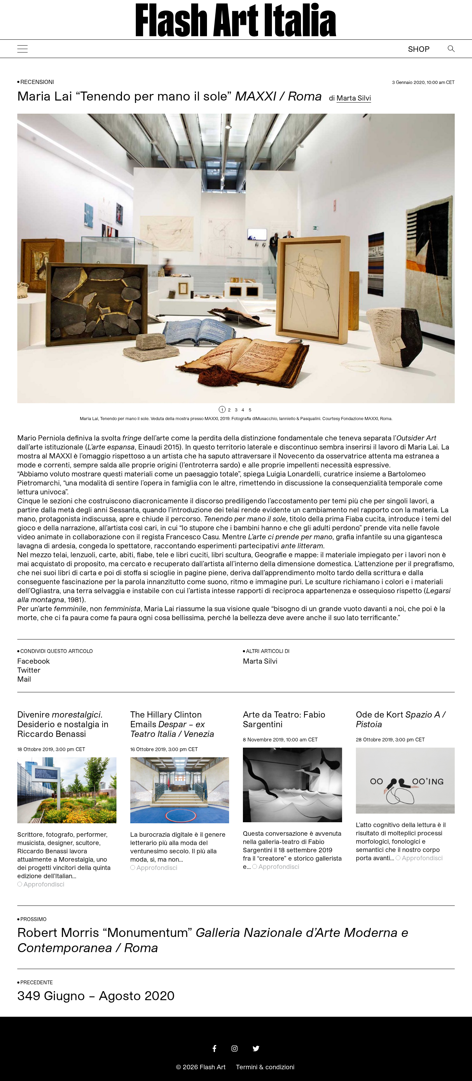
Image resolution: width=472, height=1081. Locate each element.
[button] (345, 268)
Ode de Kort (400, 719)
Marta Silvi (354, 98)
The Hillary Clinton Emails (172, 724)
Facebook (33, 661)
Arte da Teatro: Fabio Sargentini (284, 719)
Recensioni (37, 81)
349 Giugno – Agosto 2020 (96, 995)
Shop (418, 48)
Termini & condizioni (265, 1067)
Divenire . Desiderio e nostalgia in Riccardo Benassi (62, 724)
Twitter (28, 670)
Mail (24, 679)
